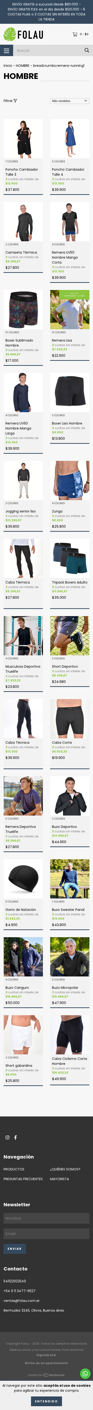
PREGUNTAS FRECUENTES (23, 1179)
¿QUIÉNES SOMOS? (65, 1169)
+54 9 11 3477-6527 (20, 1291)
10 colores (12, 332)
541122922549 (15, 1281)
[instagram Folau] (7, 1137)
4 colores (58, 244)
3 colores (58, 415)
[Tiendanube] (46, 1375)
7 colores (11, 161)
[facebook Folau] (15, 1137)
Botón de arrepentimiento (46, 1363)
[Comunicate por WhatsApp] (85, 1373)
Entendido (46, 1401)
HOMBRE (22, 65)
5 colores (58, 161)
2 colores (12, 244)
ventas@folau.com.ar (22, 1300)
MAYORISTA (59, 1179)
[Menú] (6, 50)
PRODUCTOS (14, 1169)
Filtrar (9, 100)
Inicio (8, 65)
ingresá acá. (46, 1355)
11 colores (11, 901)
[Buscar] (87, 50)
